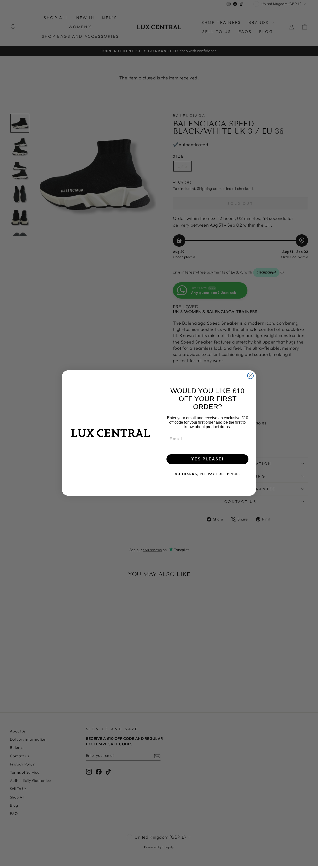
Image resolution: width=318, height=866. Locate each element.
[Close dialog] (250, 376)
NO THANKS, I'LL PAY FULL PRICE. (207, 474)
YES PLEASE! (207, 459)
